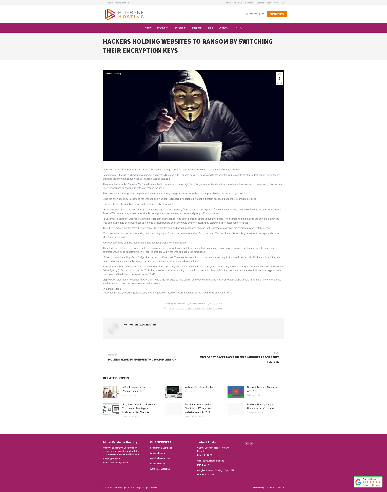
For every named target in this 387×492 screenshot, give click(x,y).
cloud (172, 308)
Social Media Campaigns (162, 448)
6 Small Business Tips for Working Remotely (136, 389)
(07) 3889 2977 (256, 14)
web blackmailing (215, 308)
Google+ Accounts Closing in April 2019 (262, 389)
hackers (180, 308)
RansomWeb (202, 308)
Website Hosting (158, 463)
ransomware (190, 308)
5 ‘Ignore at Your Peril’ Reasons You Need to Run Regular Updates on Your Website (138, 408)
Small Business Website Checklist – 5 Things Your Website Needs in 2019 (198, 408)
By (200, 303)
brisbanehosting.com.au (117, 462)
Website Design (157, 453)
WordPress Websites (160, 469)
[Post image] (111, 392)
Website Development (160, 458)
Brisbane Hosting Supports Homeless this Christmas (261, 406)
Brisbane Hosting (113, 74)
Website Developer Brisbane (200, 387)
